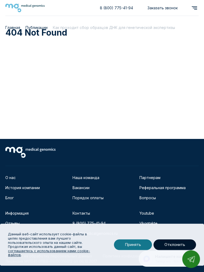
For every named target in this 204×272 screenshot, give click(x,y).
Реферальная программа (162, 187)
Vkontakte (148, 223)
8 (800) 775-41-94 (116, 8)
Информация (17, 213)
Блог (9, 198)
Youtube (146, 213)
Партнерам (149, 177)
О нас (10, 177)
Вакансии (81, 187)
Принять (133, 244)
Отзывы (12, 223)
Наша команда (86, 177)
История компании (22, 187)
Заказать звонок (162, 8)
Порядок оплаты (88, 198)
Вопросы (147, 198)
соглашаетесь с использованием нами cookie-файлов (49, 253)
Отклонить (174, 244)
